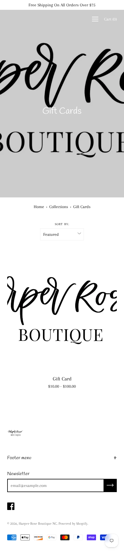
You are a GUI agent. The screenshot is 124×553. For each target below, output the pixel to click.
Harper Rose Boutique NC (38, 524)
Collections (58, 206)
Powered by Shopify (73, 524)
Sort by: (62, 224)
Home (39, 206)
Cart (110, 19)
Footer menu (19, 458)
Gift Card (62, 379)
